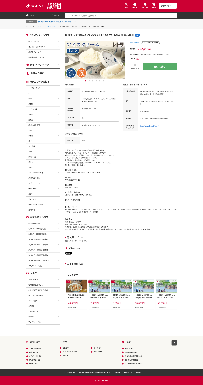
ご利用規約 (117, 372)
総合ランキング (33, 41)
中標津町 (68, 253)
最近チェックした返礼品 (70, 352)
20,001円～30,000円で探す (38, 250)
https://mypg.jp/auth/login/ (149, 126)
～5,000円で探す (34, 223)
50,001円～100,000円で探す (38, 260)
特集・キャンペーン (39, 64)
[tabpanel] (95, 60)
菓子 (39, 26)
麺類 (30, 151)
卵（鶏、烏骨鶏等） (34, 125)
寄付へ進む (160, 66)
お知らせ (31, 306)
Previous (67, 60)
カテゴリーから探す (35, 356)
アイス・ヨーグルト (50, 26)
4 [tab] (96, 80)
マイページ (134, 7)
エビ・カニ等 (32, 109)
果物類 (30, 104)
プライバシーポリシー (35, 322)
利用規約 (31, 316)
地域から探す (37, 73)
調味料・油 (32, 157)
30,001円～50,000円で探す (38, 255)
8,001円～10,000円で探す (37, 234)
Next (123, 60)
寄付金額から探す (34, 360)
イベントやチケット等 (35, 172)
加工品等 (31, 146)
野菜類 (30, 119)
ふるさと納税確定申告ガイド (38, 290)
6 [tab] (103, 80)
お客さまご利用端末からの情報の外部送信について (94, 372)
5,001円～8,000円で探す (37, 228)
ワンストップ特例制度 (35, 295)
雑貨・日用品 (32, 188)
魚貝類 (30, 114)
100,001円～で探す (35, 266)
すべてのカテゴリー (35, 88)
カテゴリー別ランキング (36, 46)
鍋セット (31, 162)
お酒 (30, 130)
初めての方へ (33, 279)
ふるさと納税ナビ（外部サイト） (134, 364)
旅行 (30, 167)
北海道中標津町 (135, 42)
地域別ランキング (34, 52)
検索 (126, 7)
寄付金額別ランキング (36, 57)
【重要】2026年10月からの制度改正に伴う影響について (57, 21)
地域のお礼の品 (34, 178)
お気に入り (145, 7)
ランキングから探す (35, 348)
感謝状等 (31, 209)
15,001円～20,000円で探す (38, 244)
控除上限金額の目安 (35, 285)
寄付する (65, 356)
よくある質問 (32, 300)
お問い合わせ (33, 311)
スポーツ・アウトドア (35, 183)
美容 (30, 194)
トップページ (30, 26)
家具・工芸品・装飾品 (35, 204)
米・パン (31, 98)
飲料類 (30, 135)
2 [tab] (89, 80)
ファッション (32, 199)
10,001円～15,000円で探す (38, 239)
